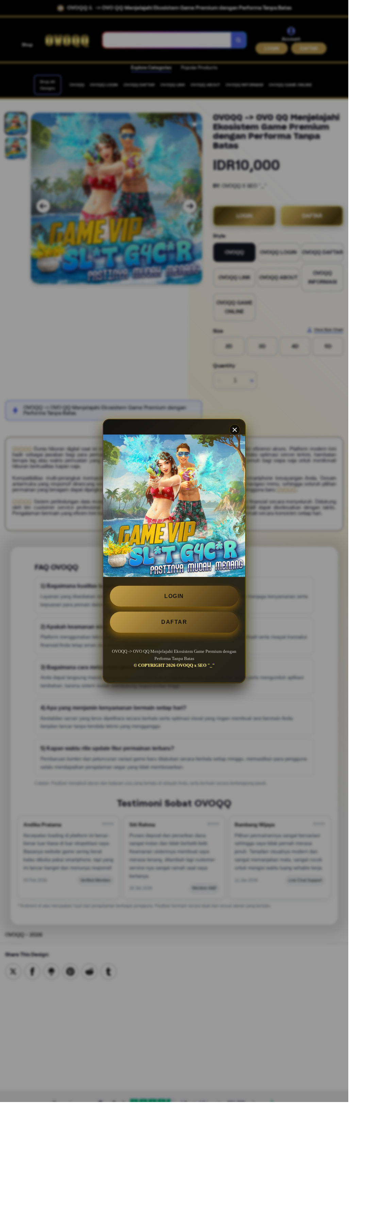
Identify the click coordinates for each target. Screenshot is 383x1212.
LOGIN (174, 596)
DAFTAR (174, 622)
